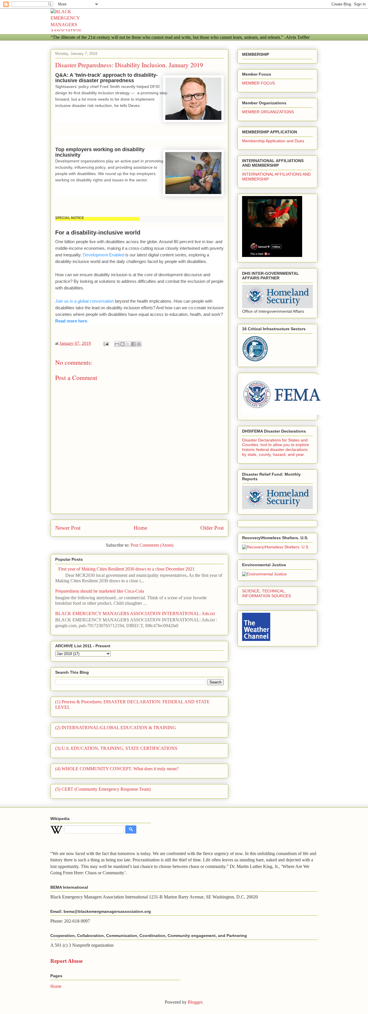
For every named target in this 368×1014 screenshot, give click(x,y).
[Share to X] (128, 344)
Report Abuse (66, 961)
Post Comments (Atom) (152, 545)
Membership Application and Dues (273, 141)
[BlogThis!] (122, 344)
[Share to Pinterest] (139, 344)
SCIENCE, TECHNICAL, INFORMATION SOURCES (266, 593)
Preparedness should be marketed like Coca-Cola (99, 591)
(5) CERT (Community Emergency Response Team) (103, 789)
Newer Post (67, 528)
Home (140, 528)
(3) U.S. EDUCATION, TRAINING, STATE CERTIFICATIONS (116, 748)
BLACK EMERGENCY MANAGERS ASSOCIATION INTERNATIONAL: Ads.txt (135, 613)
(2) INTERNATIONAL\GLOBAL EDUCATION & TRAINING (115, 727)
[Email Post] (105, 343)
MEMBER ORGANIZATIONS (268, 112)
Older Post (212, 528)
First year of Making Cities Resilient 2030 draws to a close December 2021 (126, 568)
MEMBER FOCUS (258, 83)
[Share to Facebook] (133, 344)
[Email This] (117, 344)
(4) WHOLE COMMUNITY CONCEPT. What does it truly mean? (117, 768)
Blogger (195, 1002)
